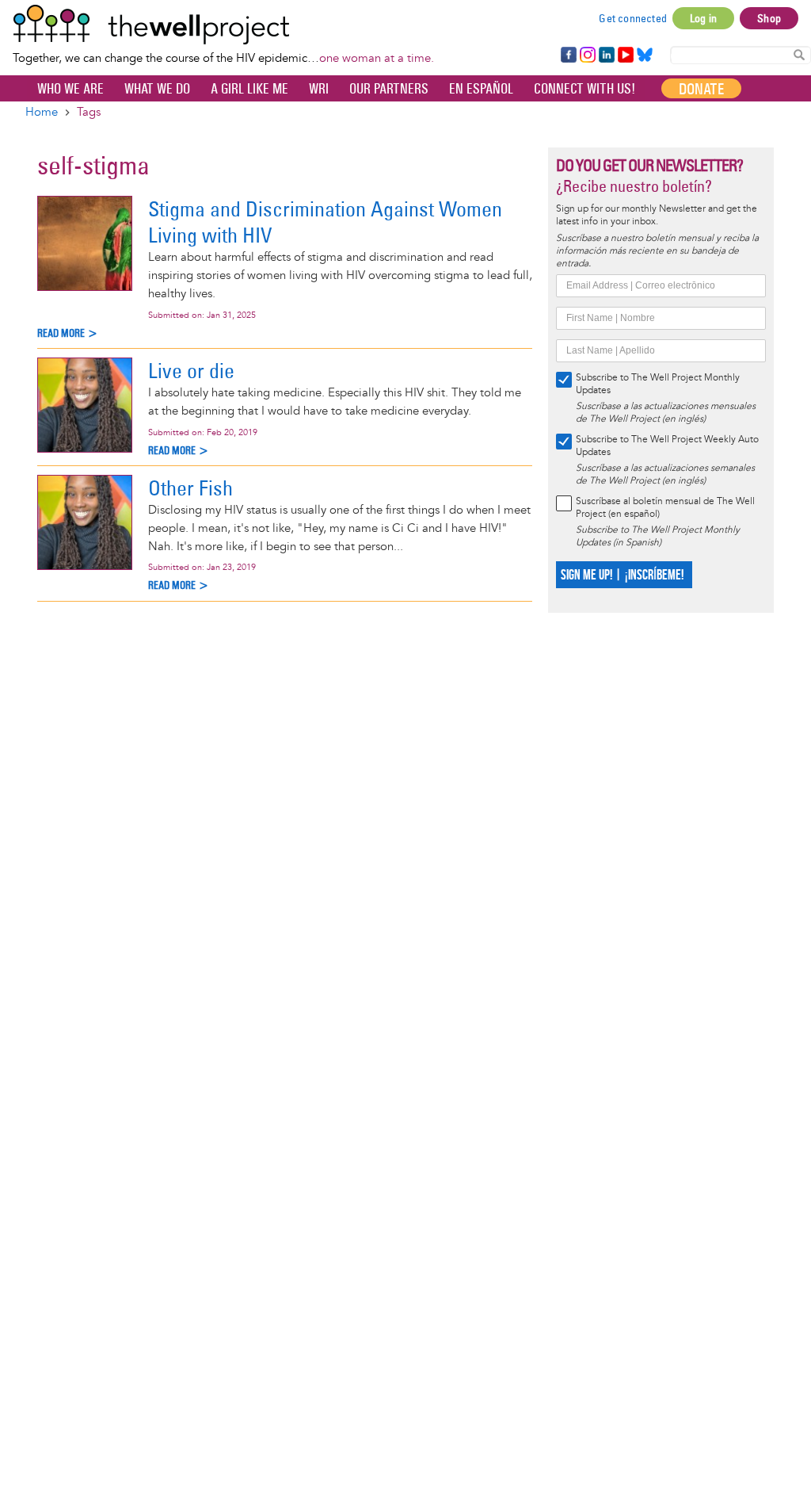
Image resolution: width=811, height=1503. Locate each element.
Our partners (388, 89)
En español (481, 89)
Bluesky (645, 55)
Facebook (568, 55)
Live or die (191, 371)
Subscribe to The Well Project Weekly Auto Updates (667, 446)
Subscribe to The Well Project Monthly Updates (658, 384)
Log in (703, 18)
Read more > (67, 333)
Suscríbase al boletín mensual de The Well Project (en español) (665, 507)
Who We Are (70, 89)
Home (41, 112)
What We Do (157, 89)
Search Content (799, 54)
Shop (769, 18)
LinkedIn (607, 55)
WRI (319, 89)
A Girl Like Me (249, 89)
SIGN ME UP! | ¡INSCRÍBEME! (622, 575)
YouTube (624, 55)
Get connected (633, 18)
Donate (701, 88)
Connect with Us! (584, 89)
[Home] (223, 24)
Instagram (587, 55)
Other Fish (190, 488)
